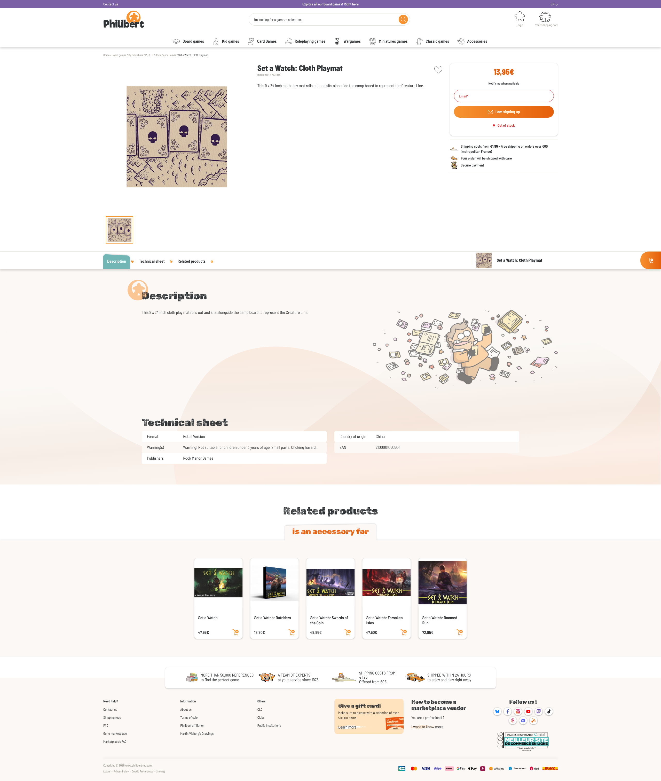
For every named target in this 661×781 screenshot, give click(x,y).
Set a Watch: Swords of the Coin (329, 620)
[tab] (330, 532)
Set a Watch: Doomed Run (439, 620)
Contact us (110, 4)
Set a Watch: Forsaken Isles (384, 620)
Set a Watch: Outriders (272, 617)
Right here (351, 4)
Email (463, 96)
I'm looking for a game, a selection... (278, 19)
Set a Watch (208, 617)
